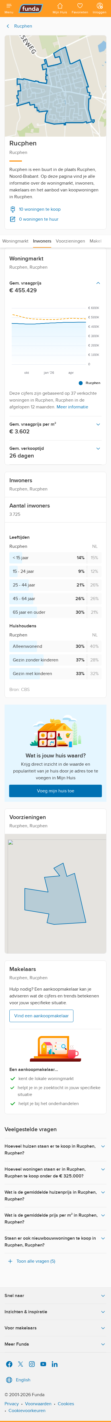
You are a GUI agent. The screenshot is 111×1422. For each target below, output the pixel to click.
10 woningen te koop (40, 209)
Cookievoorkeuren (27, 1410)
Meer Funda (17, 1344)
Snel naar (14, 1295)
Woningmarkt (15, 241)
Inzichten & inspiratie (26, 1312)
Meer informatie (72, 407)
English (23, 1380)
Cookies (66, 1404)
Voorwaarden (38, 1404)
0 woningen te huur (38, 219)
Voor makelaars (21, 1328)
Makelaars (100, 241)
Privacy (12, 1404)
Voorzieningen (70, 241)
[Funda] (33, 8)
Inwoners (42, 241)
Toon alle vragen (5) (36, 1261)
